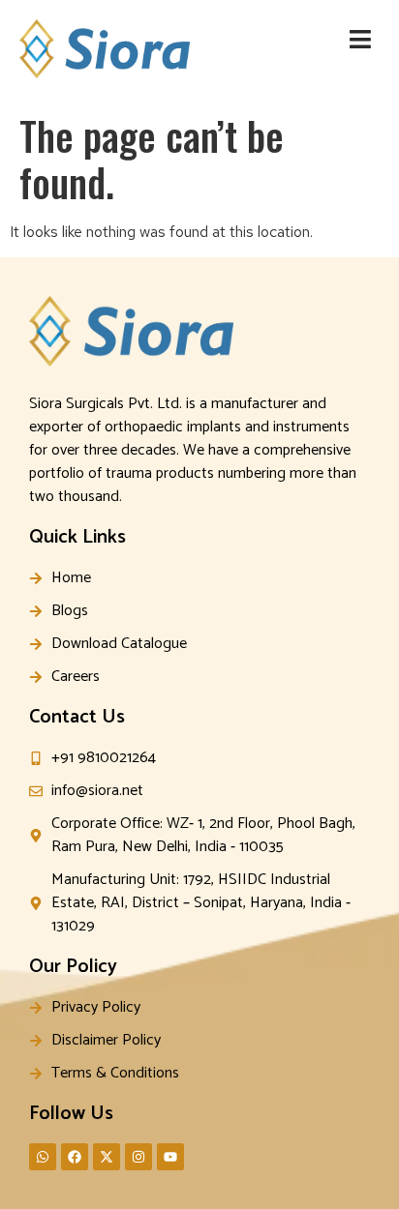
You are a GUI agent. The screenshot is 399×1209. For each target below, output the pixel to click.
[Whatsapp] (42, 1156)
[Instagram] (138, 1156)
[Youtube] (170, 1156)
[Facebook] (74, 1156)
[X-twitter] (106, 1156)
